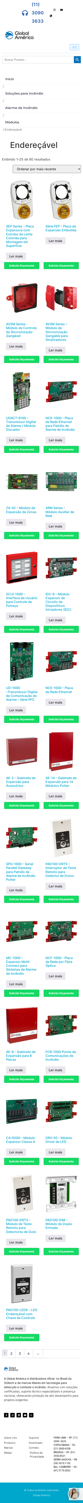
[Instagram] (55, 10)
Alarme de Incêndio (21, 108)
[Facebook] (40, 10)
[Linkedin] (19, 1415)
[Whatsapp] (51, 16)
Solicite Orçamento (21, 265)
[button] (74, 1494)
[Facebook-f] (6, 1415)
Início (9, 79)
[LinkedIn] (48, 10)
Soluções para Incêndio (24, 93)
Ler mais (16, 256)
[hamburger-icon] (74, 47)
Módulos (12, 122)
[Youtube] (62, 10)
